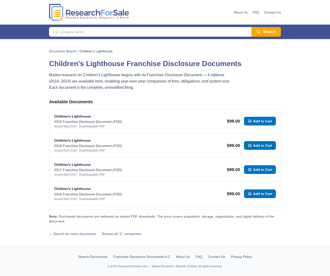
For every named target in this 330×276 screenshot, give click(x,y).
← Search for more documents (72, 234)
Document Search (63, 51)
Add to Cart (262, 121)
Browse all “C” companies (121, 234)
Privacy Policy (241, 257)
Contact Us (272, 12)
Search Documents (93, 257)
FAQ (255, 12)
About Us (241, 12)
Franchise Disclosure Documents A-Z (141, 257)
